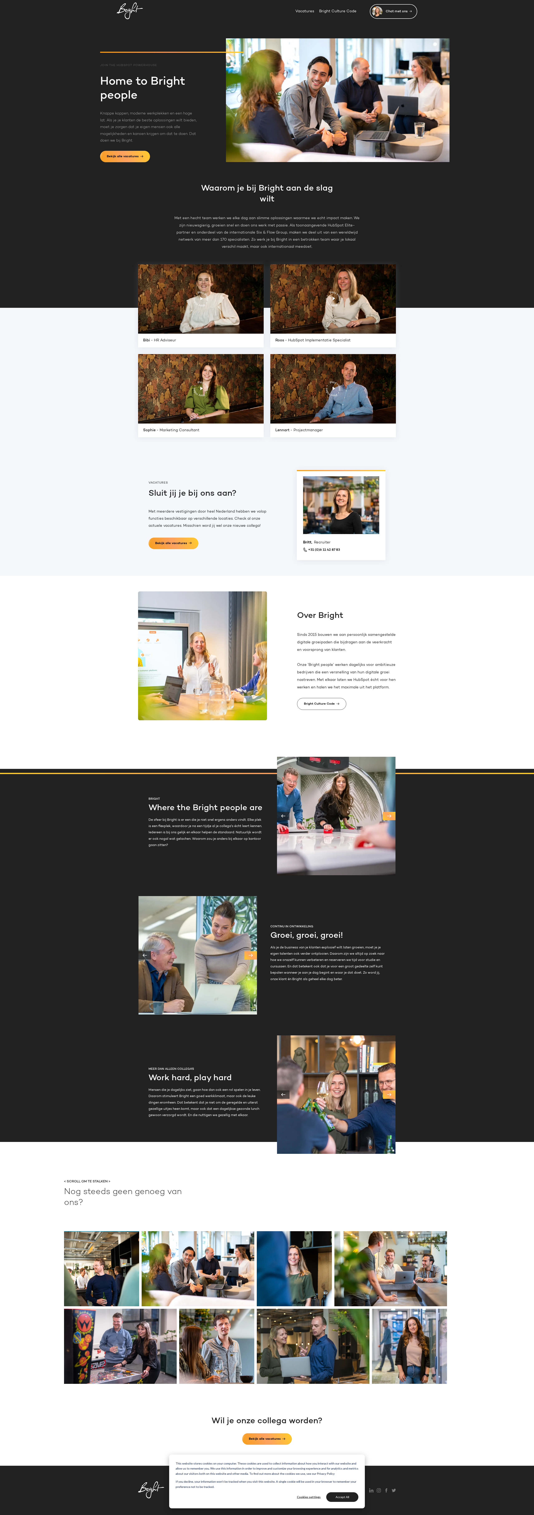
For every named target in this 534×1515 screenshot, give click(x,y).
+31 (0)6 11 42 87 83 (323, 550)
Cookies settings (309, 1497)
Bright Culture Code (337, 11)
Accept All (342, 1497)
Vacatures (304, 11)
